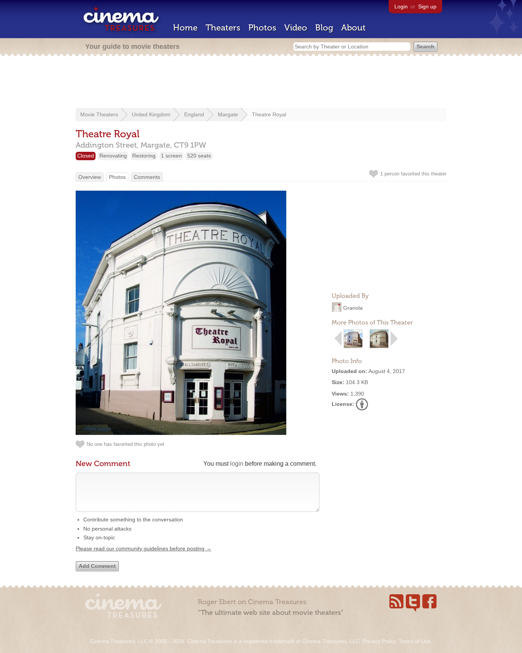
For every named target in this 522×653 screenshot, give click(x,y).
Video (295, 28)
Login (401, 6)
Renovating (113, 156)
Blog (324, 28)
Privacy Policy (379, 641)
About (353, 28)
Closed (85, 156)
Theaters (223, 28)
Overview (89, 177)
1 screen (171, 156)
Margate (228, 114)
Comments (147, 177)
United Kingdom (151, 114)
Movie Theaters (99, 114)
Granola (353, 308)
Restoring (144, 156)
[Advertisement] (261, 83)
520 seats (199, 156)
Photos (262, 28)
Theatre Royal (269, 114)
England (194, 114)
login (236, 463)
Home (185, 28)
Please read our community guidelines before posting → (143, 548)
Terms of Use (415, 641)
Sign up (427, 6)
